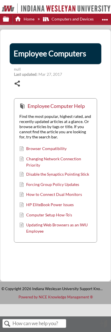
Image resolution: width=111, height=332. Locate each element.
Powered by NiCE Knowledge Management (55, 297)
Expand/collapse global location (105, 17)
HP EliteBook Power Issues (50, 204)
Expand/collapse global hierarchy (9, 19)
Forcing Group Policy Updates (52, 184)
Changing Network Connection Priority (53, 161)
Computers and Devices (72, 19)
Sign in (104, 325)
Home (29, 19)
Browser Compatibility (46, 148)
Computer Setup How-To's (49, 214)
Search (7, 323)
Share (17, 84)
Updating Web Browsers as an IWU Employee (57, 227)
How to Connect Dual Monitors (54, 194)
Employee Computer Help (56, 106)
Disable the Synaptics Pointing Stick (57, 174)
